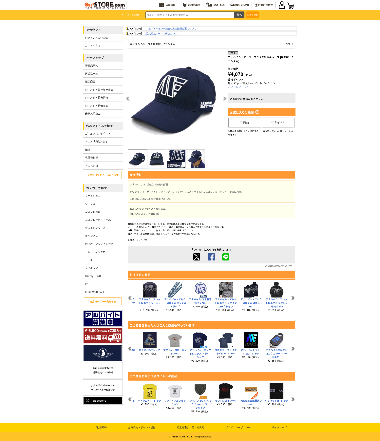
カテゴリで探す (96, 188)
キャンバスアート (95, 236)
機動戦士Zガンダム (164, 44)
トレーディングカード (98, 252)
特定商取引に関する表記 (190, 427)
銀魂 (87, 149)
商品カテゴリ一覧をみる (103, 301)
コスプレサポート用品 (98, 220)
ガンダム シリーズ (140, 44)
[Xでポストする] (196, 259)
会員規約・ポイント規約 (142, 427)
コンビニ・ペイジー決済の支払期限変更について (170, 28)
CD (86, 284)
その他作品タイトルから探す (102, 175)
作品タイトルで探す (99, 126)
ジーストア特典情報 (96, 97)
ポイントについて (238, 87)
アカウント (93, 30)
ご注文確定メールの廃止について (162, 33)
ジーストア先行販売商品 (99, 89)
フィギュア (91, 268)
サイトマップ (279, 427)
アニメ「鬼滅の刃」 (96, 141)
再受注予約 (91, 73)
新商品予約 (91, 65)
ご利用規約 (100, 427)
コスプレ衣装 (93, 212)
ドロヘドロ (91, 165)
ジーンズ (90, 204)
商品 (246, 122)
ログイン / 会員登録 (96, 37)
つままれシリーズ (95, 228)
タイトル (279, 122)
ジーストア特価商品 (96, 105)
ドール (89, 260)
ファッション (93, 196)
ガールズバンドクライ (98, 133)
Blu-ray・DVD (93, 276)
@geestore (99, 400)
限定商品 (90, 81)
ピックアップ (95, 58)
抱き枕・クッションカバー (100, 244)
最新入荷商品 (93, 113)
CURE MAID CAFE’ (95, 292)
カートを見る (93, 46)
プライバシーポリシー (238, 427)
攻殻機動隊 (91, 157)
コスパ (289, 44)
